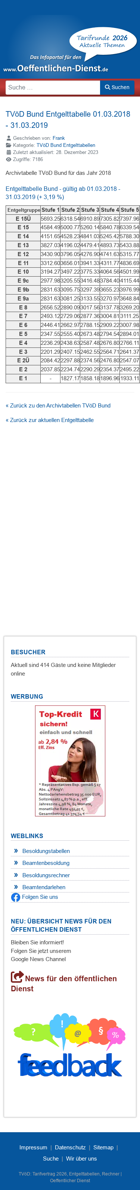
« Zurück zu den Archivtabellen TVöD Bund (58, 405)
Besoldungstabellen (46, 851)
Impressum (33, 1147)
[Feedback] (70, 1047)
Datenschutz (70, 1147)
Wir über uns (81, 1158)
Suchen (120, 87)
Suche (51, 1158)
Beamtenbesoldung (45, 863)
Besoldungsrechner (46, 875)
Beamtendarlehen (43, 887)
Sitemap (103, 1147)
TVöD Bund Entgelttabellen (66, 145)
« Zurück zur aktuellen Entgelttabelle (50, 420)
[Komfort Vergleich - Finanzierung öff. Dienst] (70, 761)
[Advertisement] (70, 519)
